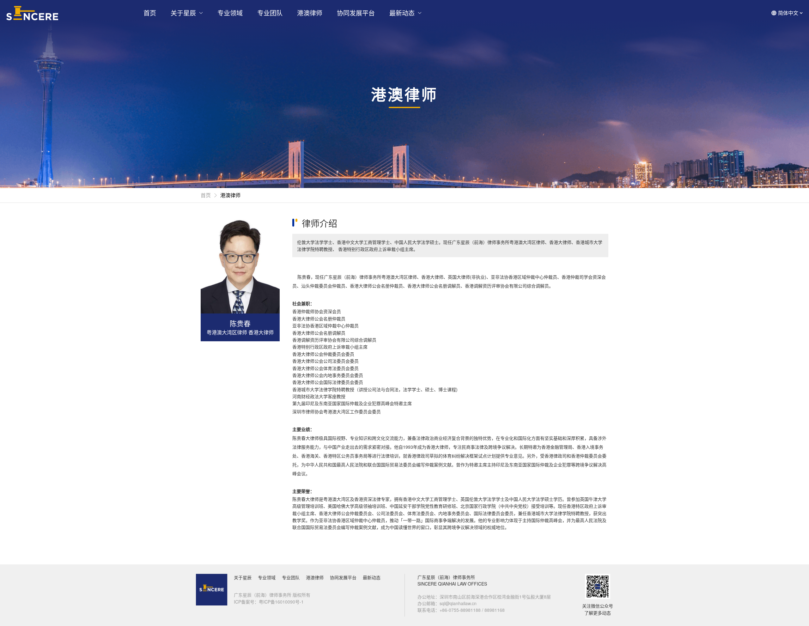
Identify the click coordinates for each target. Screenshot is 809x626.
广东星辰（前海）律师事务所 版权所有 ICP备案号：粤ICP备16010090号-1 (272, 598)
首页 (149, 12)
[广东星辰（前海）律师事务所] (32, 13)
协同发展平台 (356, 12)
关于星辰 (183, 12)
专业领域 (230, 12)
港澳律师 (309, 12)
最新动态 (402, 12)
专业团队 (270, 12)
